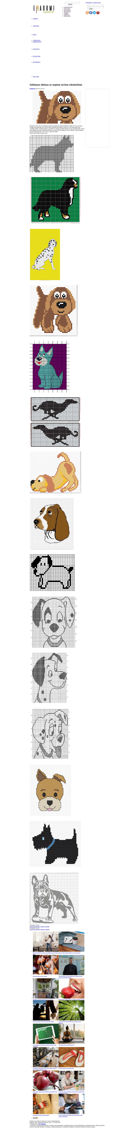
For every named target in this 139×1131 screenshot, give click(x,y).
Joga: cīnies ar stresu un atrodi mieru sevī (66, 1045)
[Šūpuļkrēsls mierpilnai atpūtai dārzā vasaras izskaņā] (46, 998)
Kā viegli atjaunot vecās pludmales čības (66, 1068)
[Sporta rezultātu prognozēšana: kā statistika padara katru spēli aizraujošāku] (46, 1043)
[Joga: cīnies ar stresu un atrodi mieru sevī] (71, 1043)
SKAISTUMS (36, 56)
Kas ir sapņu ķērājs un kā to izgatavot (40, 976)
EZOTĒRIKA (36, 62)
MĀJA (34, 34)
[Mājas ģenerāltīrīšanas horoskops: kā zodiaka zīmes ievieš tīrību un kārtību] (46, 951)
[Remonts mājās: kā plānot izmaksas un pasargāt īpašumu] (71, 951)
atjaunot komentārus (35, 926)
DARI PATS (36, 49)
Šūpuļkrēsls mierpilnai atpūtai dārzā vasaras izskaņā (43, 999)
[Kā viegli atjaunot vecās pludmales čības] (71, 1066)
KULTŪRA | (67, 10)
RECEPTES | (67, 11)
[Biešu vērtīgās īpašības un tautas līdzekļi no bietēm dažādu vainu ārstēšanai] (46, 1090)
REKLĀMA (67, 16)
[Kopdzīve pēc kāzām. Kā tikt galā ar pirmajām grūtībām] (46, 1020)
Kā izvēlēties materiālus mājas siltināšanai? (41, 1115)
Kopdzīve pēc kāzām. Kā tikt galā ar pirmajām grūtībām (43, 1021)
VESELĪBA (36, 26)
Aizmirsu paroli (97, 2)
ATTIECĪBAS (36, 40)
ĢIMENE (35, 18)
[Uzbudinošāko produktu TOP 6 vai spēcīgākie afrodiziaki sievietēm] (71, 998)
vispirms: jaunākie (44, 926)
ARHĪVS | (66, 14)
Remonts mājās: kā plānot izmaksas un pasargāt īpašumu (69, 952)
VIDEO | (66, 13)
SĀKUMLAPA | (68, 7)
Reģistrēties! (89, 2)
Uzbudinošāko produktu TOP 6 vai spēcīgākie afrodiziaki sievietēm (71, 999)
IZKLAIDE (36, 76)
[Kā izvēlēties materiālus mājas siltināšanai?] (46, 1113)
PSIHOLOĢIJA (37, 42)
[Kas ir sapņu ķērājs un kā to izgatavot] (46, 974)
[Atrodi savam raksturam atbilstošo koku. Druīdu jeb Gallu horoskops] (71, 1020)
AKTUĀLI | (67, 8)
